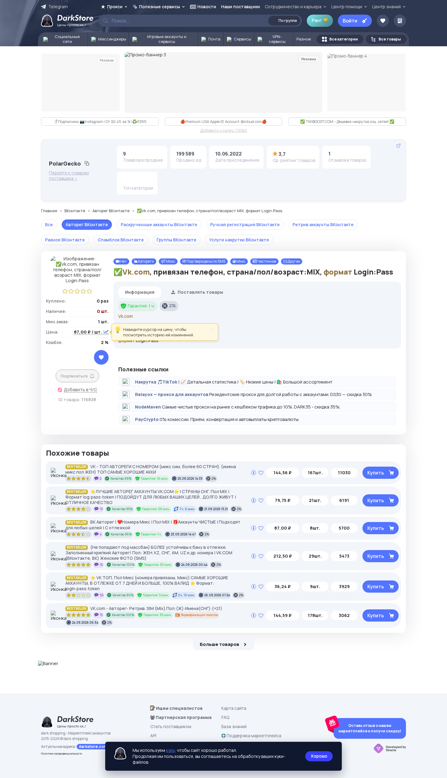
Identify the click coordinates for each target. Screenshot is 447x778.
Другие (293, 261)
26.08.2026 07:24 (217, 595)
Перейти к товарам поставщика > (69, 175)
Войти (350, 20)
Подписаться (74, 376)
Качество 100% (123, 564)
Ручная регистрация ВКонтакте (245, 224)
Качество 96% (121, 534)
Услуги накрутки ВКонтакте (239, 240)
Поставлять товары (200, 292)
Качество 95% (122, 509)
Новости (206, 6)
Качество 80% (123, 595)
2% (172, 305)
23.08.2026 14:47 (183, 534)
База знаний (234, 726)
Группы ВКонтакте (176, 240)
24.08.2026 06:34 (85, 622)
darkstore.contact (96, 746)
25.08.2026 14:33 (190, 478)
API (153, 735)
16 (101, 564)
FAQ (225, 717)
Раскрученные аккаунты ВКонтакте (159, 224)
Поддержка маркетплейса (253, 735)
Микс (170, 261)
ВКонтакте (74, 211)
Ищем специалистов (179, 708)
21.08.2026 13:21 (216, 509)
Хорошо (319, 756)
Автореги (145, 261)
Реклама (107, 60)
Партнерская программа (183, 717)
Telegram (58, 6)
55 (101, 595)
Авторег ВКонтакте (111, 211)
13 (101, 509)
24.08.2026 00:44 (194, 564)
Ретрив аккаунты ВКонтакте (323, 224)
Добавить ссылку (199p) (223, 130)
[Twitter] (146, 179)
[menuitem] (63, 39)
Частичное (266, 261)
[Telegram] (136, 179)
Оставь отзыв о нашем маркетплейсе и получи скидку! (369, 728)
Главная (49, 211)
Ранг (320, 20)
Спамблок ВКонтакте (121, 240)
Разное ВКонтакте (65, 240)
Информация (139, 292)
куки (170, 750)
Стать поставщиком (170, 726)
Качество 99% (121, 478)
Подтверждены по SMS (205, 261)
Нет (123, 261)
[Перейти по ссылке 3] (223, 82)
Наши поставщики (240, 6)
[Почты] (127, 179)
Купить (375, 472)
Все (49, 224)
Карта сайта (233, 708)
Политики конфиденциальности (61, 753)
